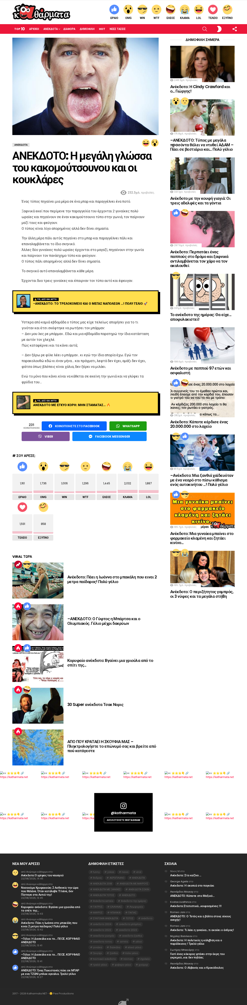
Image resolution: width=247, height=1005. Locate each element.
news (125, 872)
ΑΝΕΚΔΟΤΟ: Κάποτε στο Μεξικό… (192, 896)
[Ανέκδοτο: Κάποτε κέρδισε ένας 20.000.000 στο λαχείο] (202, 399)
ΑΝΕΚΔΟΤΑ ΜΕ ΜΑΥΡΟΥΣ (134, 883)
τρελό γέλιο (100, 965)
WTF (156, 18)
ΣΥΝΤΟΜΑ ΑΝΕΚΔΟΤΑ (105, 918)
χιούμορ (143, 965)
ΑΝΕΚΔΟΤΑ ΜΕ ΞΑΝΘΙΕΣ (107, 889)
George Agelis (179, 881)
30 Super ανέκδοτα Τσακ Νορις (95, 704)
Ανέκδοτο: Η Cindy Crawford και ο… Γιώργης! (200, 89)
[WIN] (27, 564)
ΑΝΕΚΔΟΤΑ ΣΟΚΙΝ (139, 889)
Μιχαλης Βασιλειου (181, 936)
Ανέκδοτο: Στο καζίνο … (185, 875)
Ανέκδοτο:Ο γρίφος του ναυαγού (42, 875)
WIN (142, 18)
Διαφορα (69, 29)
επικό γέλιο (134, 947)
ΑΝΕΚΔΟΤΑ (138, 878)
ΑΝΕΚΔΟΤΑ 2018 (102, 883)
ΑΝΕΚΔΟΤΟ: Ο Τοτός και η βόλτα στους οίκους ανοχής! (200, 918)
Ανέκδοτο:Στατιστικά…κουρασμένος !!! (196, 906)
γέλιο (138, 941)
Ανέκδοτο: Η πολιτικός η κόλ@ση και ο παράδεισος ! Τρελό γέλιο (196, 942)
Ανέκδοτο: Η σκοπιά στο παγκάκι (192, 885)
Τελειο (213, 18)
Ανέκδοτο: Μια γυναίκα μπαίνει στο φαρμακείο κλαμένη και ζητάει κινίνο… (201, 538)
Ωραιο (114, 18)
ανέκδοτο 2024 (102, 924)
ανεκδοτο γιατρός (103, 936)
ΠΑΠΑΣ (132, 912)
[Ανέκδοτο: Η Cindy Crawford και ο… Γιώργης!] (202, 64)
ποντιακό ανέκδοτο (104, 959)
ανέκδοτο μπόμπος (130, 924)
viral (138, 872)
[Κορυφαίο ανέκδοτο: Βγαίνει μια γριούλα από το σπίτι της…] (37, 664)
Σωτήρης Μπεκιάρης (182, 950)
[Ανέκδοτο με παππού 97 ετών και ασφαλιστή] (202, 345)
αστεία (124, 941)
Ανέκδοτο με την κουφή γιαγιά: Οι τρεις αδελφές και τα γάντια (200, 201)
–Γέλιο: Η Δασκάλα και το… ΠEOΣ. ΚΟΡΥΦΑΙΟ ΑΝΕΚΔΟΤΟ (50, 940)
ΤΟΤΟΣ (130, 918)
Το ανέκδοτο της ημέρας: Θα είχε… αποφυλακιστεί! (200, 317)
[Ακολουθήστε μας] (228, 29)
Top (19, 29)
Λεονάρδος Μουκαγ (181, 892)
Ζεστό (18, 606)
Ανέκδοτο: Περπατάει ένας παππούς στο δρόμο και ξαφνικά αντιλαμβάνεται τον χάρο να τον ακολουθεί (199, 258)
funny (96, 872)
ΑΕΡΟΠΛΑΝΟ (117, 878)
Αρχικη (34, 29)
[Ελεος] (27, 690)
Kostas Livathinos (180, 902)
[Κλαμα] (185, 553)
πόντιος (128, 959)
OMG (128, 18)
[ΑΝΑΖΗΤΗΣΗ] (198, 29)
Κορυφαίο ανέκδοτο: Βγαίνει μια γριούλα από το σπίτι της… (110, 663)
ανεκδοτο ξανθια (132, 936)
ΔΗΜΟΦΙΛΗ (87, 29)
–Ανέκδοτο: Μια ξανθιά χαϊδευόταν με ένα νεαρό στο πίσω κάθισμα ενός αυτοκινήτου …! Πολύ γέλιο (201, 480)
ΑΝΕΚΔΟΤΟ (128, 895)
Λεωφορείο (136, 907)
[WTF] (185, 101)
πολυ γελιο (131, 953)
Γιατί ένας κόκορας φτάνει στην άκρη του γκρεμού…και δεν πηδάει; (197, 955)
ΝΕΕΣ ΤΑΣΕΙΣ (118, 29)
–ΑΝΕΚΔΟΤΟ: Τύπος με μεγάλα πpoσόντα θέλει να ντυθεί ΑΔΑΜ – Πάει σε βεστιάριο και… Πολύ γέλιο (202, 144)
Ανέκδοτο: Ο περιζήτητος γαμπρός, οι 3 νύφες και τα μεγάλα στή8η (201, 594)
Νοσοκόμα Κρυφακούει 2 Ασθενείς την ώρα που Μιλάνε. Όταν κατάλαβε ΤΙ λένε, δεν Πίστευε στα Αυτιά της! (49, 891)
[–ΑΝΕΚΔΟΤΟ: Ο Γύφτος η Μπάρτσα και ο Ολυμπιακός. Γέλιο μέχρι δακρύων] (37, 622)
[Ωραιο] (27, 606)
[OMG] (155, 143)
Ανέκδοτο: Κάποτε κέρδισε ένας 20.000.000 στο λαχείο (199, 424)
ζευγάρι (97, 953)
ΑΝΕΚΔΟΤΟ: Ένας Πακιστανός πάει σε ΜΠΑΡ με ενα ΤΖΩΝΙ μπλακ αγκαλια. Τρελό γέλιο (50, 972)
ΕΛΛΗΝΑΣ (116, 907)
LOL (198, 18)
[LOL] (146, 143)
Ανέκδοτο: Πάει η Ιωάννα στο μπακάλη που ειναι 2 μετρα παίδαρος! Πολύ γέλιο (112, 579)
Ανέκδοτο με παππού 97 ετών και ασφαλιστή (200, 370)
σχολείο (145, 959)
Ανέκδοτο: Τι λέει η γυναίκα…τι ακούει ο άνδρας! (202, 930)
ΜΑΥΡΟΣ (98, 912)
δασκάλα (115, 947)
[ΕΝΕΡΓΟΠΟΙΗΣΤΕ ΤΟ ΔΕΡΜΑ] (212, 29)
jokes (110, 872)
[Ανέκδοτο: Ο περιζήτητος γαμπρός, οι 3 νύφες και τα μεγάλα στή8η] (202, 569)
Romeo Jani (177, 912)
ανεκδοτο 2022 (102, 930)
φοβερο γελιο (123, 965)
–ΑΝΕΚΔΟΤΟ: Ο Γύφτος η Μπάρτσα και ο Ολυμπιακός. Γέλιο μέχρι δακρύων (103, 621)
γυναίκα (97, 947)
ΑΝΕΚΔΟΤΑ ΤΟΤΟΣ (103, 895)
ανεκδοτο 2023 (128, 930)
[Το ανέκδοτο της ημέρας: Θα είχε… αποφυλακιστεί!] (202, 292)
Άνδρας (97, 878)
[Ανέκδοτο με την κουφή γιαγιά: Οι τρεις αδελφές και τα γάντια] (202, 175)
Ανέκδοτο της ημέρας (133, 901)
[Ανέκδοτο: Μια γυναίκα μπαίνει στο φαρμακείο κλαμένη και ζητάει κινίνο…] (202, 511)
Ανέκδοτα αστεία (103, 901)
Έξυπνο (227, 18)
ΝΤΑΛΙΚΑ (115, 912)
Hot (102, 29)
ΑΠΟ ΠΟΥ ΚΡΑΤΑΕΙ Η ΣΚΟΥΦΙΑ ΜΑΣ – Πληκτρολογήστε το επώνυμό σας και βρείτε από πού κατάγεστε (111, 746)
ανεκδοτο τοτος (102, 941)
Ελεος (171, 18)
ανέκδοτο (146, 918)
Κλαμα (184, 18)
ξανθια (114, 953)
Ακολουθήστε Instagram (123, 820)
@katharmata (123, 812)
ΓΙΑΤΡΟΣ (98, 907)
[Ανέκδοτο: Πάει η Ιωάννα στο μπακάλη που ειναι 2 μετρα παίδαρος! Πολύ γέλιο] (37, 581)
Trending (18, 564)
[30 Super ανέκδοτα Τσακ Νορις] (37, 706)
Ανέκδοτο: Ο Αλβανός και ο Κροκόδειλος (196, 968)
